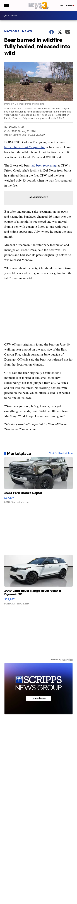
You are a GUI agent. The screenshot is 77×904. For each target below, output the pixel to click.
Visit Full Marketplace (61, 453)
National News (18, 31)
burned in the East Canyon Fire (24, 147)
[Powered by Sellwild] (67, 659)
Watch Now (66, 5)
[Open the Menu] (6, 5)
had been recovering (44, 165)
